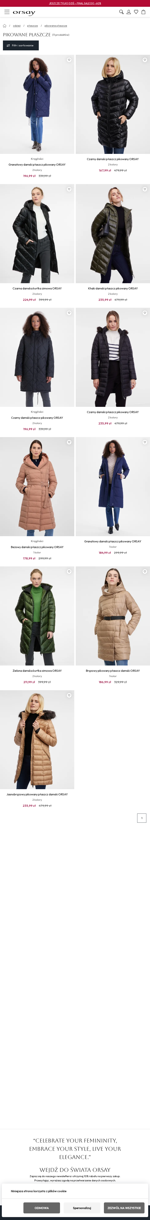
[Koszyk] (143, 12)
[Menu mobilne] (7, 11)
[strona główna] (4, 25)
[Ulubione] (136, 12)
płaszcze (32, 25)
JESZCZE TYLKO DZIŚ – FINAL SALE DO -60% (75, 3)
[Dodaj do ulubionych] (69, 60)
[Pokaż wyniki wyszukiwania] (121, 12)
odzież (16, 25)
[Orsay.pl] (24, 12)
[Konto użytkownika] (129, 12)
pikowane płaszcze (56, 25)
